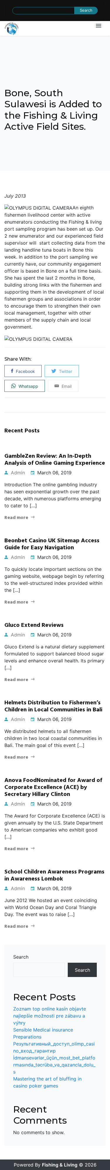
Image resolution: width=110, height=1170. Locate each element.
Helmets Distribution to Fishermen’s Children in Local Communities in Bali (53, 706)
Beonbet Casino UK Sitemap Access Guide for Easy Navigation (51, 544)
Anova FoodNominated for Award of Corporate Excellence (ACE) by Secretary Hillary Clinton (53, 787)
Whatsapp (27, 386)
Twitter (65, 371)
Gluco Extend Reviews (34, 625)
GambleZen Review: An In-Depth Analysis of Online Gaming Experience (54, 460)
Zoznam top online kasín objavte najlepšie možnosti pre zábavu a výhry (49, 1016)
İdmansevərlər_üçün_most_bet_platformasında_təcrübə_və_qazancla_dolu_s (54, 1065)
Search (20, 957)
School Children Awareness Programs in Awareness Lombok (54, 875)
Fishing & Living (59, 1165)
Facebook (25, 371)
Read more (16, 517)
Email (66, 386)
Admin (17, 473)
